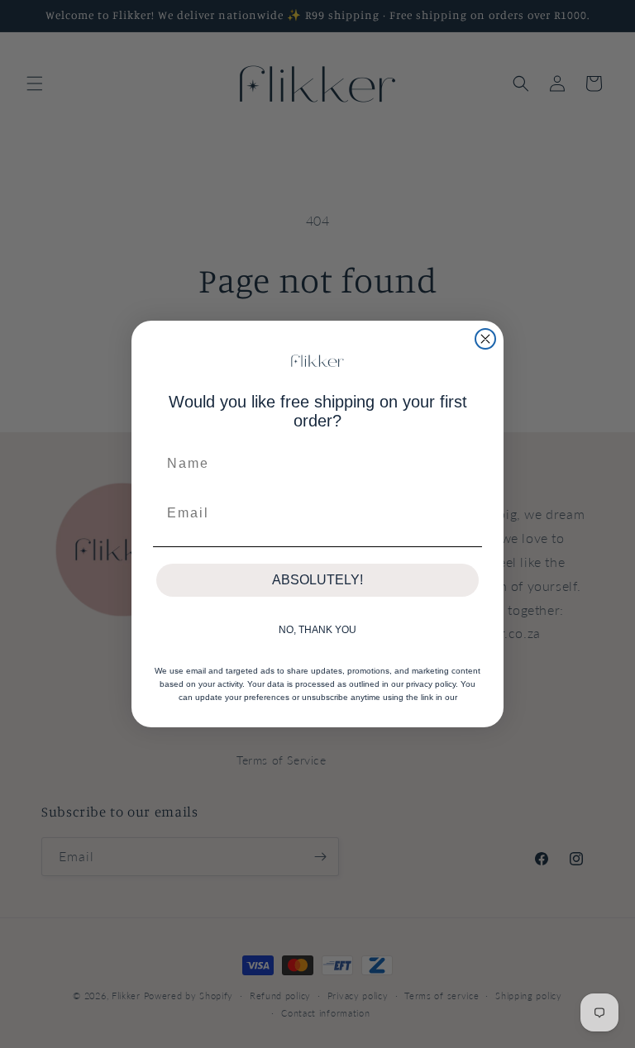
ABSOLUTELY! (317, 580)
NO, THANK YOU (317, 630)
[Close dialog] (485, 339)
